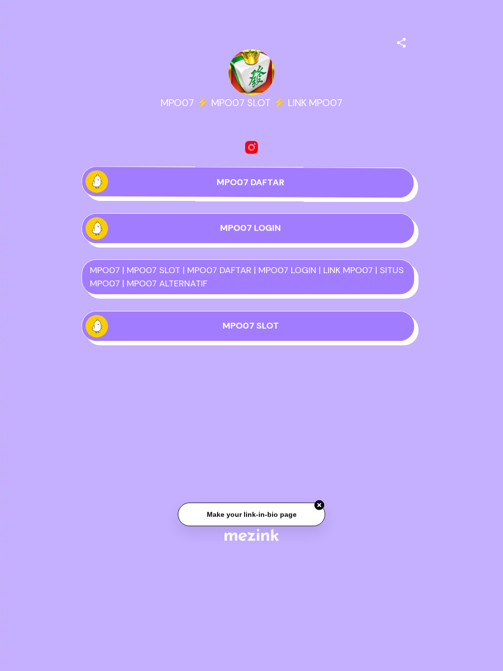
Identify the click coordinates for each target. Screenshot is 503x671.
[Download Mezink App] (251, 534)
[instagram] (251, 147)
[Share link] (401, 41)
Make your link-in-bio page (251, 515)
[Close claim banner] (319, 505)
